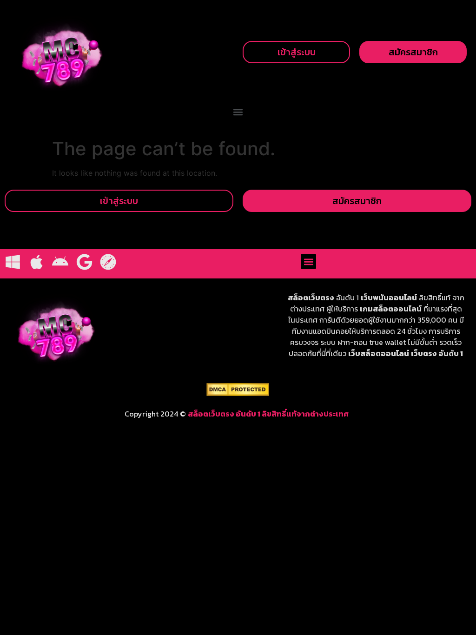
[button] (238, 112)
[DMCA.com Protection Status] (237, 393)
